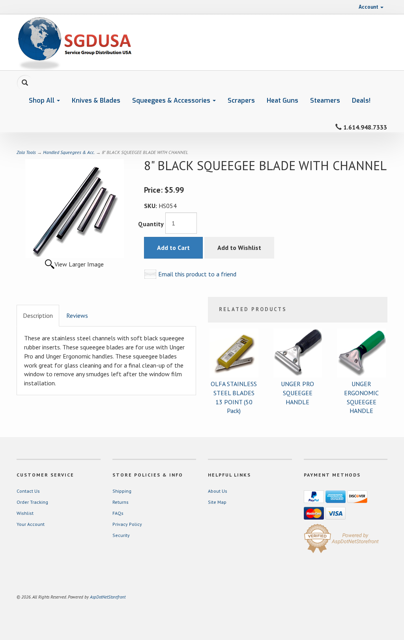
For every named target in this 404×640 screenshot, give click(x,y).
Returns (120, 502)
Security (121, 535)
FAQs (117, 513)
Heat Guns (282, 100)
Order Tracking (32, 502)
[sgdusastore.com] (74, 42)
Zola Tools (26, 152)
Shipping (121, 491)
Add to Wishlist (239, 247)
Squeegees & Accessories (172, 100)
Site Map (217, 502)
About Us (217, 491)
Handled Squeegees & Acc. (69, 152)
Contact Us (28, 491)
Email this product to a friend (197, 274)
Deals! (361, 100)
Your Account (31, 524)
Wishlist (25, 513)
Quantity (151, 224)
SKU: (151, 206)
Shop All (42, 100)
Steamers (325, 100)
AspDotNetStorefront (107, 597)
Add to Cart (173, 247)
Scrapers (241, 100)
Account (369, 7)
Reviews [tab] (77, 315)
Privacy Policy (127, 524)
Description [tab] (38, 315)
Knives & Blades (96, 100)
